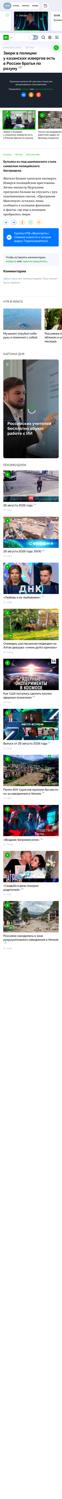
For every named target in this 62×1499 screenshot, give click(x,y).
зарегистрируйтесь (43, 89)
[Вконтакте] (23, 94)
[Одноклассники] (31, 94)
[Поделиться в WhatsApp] (30, 222)
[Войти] (49, 37)
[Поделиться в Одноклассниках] (22, 222)
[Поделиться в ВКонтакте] (14, 222)
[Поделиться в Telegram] (5, 222)
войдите (26, 89)
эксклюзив (33, 155)
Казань (7, 155)
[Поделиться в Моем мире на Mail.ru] (38, 222)
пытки (18, 155)
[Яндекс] (38, 94)
